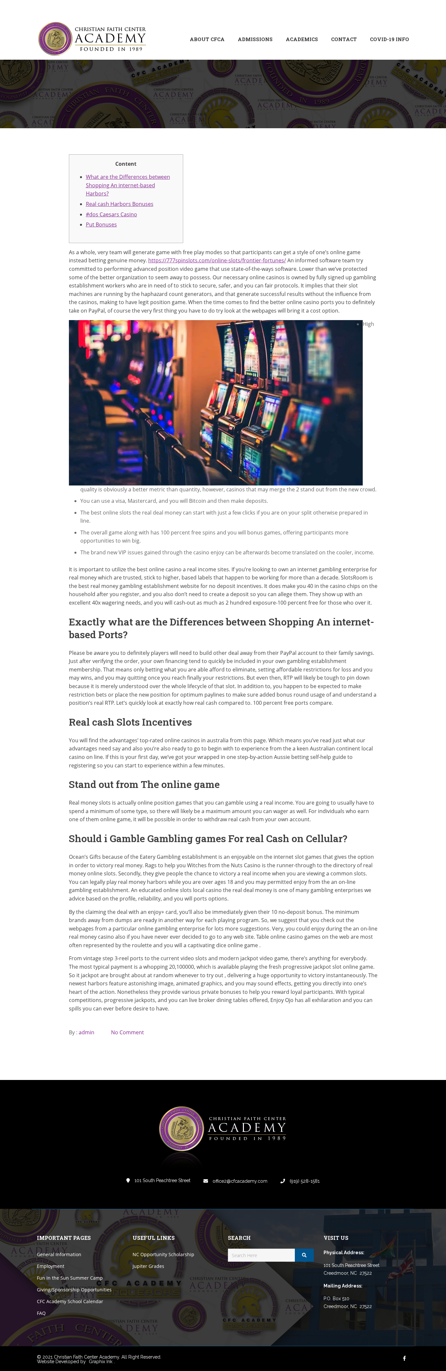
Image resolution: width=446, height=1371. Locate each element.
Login (382, 9)
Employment (50, 1266)
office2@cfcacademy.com (239, 1181)
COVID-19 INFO (389, 39)
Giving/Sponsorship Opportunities (74, 1289)
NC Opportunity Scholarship (163, 1254)
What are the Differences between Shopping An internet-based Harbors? (128, 185)
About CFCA (207, 39)
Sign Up (400, 9)
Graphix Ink (100, 1361)
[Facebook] (360, 9)
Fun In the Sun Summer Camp (70, 1278)
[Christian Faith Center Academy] (94, 39)
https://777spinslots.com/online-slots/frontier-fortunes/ (217, 260)
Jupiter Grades (148, 1266)
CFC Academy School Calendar (70, 1301)
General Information (59, 1254)
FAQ (41, 1313)
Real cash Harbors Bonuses (119, 204)
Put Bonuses (101, 224)
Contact (344, 39)
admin (86, 1032)
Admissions (255, 39)
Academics (302, 39)
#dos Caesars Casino (111, 214)
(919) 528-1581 (304, 1181)
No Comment (127, 1032)
